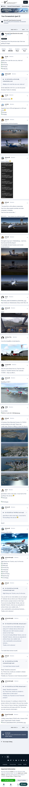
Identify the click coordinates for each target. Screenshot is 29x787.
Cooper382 (8, 364)
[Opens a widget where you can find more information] (23, 784)
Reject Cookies (22, 780)
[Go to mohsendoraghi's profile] (2, 558)
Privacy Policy (13, 764)
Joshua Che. (8, 337)
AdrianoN (7, 157)
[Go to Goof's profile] (2, 490)
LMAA (6, 407)
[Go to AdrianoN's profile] (2, 158)
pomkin (7, 104)
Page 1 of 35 (14, 29)
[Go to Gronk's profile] (2, 57)
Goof (6, 489)
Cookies (20, 764)
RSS (25, 764)
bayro (6, 296)
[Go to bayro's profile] (2, 297)
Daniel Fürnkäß (9, 714)
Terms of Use (17, 776)
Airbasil (7, 119)
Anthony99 (8, 73)
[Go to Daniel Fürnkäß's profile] (2, 715)
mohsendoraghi (9, 557)
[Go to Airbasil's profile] (2, 120)
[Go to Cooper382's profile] (2, 365)
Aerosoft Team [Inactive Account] (12, 20)
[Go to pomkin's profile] (2, 105)
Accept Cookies (9, 780)
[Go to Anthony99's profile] (2, 74)
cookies (11, 771)
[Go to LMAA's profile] (2, 407)
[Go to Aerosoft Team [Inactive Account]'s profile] (2, 21)
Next (23, 29)
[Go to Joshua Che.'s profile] (2, 337)
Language (5, 764)
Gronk (6, 56)
